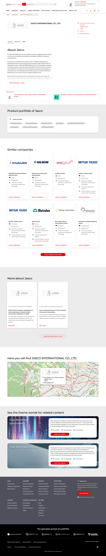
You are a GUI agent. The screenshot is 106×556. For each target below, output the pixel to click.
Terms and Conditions (20, 547)
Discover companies (28, 484)
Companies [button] (15, 10)
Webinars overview (12, 508)
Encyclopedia (26, 503)
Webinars (40, 513)
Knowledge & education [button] (59, 10)
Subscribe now (84, 493)
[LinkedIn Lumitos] (97, 547)
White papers (41, 508)
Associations (26, 489)
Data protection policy (35, 547)
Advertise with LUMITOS (13, 542)
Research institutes (28, 508)
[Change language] (95, 11)
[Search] (55, 4)
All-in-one (41, 515)
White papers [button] (46, 10)
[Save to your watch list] (87, 11)
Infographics (26, 505)
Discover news (11, 484)
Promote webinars (12, 505)
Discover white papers (60, 484)
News (23, 41)
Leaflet (88, 396)
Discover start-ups (28, 486)
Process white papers (59, 489)
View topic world (59, 434)
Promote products (43, 491)
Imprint (9, 547)
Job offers (41, 510)
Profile (10, 41)
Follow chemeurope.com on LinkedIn (86, 497)
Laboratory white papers (60, 486)
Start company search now (53, 254)
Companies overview (28, 494)
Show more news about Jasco (53, 336)
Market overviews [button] (34, 10)
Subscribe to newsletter (13, 486)
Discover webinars (12, 503)
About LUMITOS (27, 542)
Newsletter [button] (73, 10)
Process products (43, 489)
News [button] (8, 10)
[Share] (91, 11)
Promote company (28, 491)
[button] (53, 386)
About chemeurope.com (40, 542)
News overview (11, 489)
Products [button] (23, 10)
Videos (24, 510)
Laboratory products (43, 486)
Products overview (43, 494)
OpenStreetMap (95, 396)
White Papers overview (60, 494)
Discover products (43, 484)
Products (17, 41)
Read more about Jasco (17, 83)
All (23, 4)
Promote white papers (60, 491)
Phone (81, 31)
